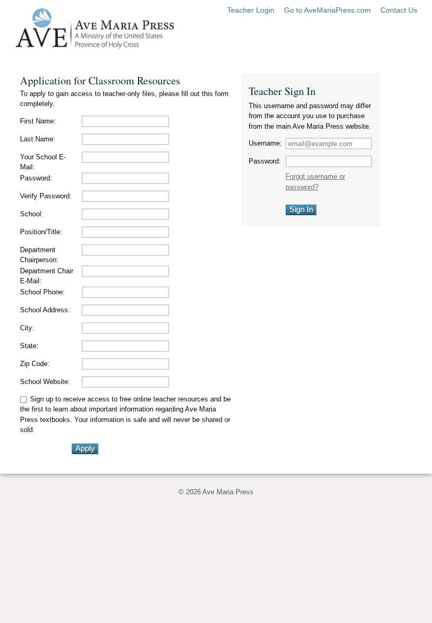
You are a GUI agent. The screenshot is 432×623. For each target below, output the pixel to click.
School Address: (45, 310)
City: (27, 328)
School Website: (45, 382)
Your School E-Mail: (43, 162)
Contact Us (398, 10)
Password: (36, 178)
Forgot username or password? (315, 181)
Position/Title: (41, 232)
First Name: (38, 121)
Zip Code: (35, 364)
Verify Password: (46, 196)
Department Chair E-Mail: (46, 276)
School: (31, 214)
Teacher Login (250, 10)
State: (29, 346)
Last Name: (37, 139)
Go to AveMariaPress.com (327, 10)
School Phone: (42, 292)
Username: (265, 143)
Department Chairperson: (39, 255)
